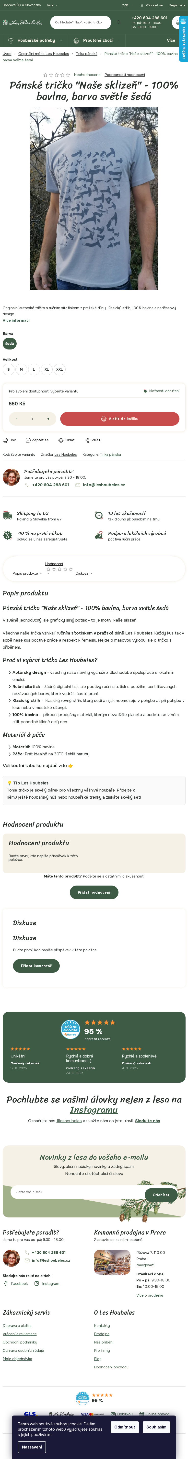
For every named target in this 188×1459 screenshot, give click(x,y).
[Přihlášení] (151, 5)
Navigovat (145, 1265)
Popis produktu (25, 573)
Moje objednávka (17, 1359)
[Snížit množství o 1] (17, 419)
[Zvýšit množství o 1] (48, 419)
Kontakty (102, 1325)
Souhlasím (156, 1427)
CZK (125, 5)
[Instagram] (46, 1283)
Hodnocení (59, 566)
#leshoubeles (69, 1120)
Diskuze (82, 573)
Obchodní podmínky (20, 1342)
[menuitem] (35, 40)
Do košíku (130, 419)
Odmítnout (124, 1427)
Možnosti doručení (164, 391)
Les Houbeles (66, 454)
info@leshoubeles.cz (104, 484)
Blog (98, 1359)
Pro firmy (102, 1350)
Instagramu (94, 1109)
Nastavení (32, 1447)
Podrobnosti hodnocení (125, 74)
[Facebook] (15, 1283)
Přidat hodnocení (94, 892)
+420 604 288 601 (149, 18)
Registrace (177, 5)
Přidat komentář (36, 966)
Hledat (119, 22)
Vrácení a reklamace (20, 1334)
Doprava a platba (17, 1325)
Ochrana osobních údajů (23, 1350)
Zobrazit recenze (97, 1039)
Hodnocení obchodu (111, 1367)
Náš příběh (103, 1342)
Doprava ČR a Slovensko (22, 5)
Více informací (16, 320)
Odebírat (161, 1195)
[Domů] (7, 53)
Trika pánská (110, 454)
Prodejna (101, 1334)
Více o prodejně (149, 1295)
